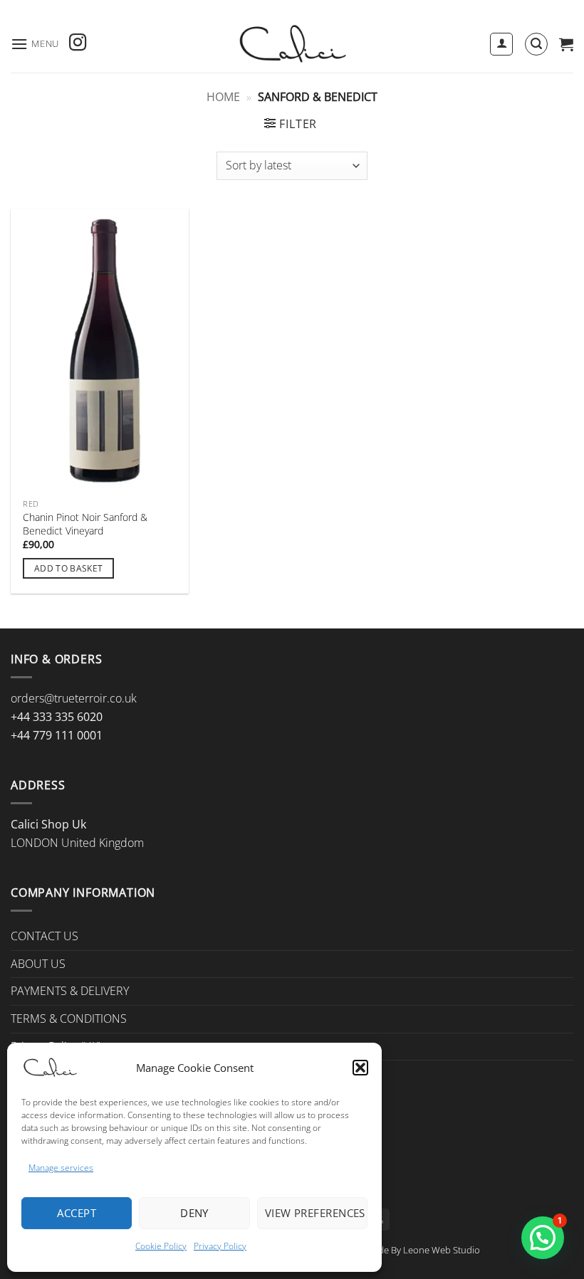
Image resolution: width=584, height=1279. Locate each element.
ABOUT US (38, 964)
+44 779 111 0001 (57, 735)
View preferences (315, 1213)
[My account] (501, 44)
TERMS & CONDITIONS (69, 1018)
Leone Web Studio (441, 1249)
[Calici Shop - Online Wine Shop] (292, 44)
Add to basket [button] (68, 568)
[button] (360, 1067)
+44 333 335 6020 (57, 717)
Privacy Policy (220, 1246)
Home (223, 97)
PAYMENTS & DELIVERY (70, 991)
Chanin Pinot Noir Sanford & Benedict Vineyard (85, 524)
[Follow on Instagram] (77, 43)
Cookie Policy (161, 1246)
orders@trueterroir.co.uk (74, 698)
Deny (194, 1213)
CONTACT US (44, 936)
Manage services (60, 1168)
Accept (76, 1213)
